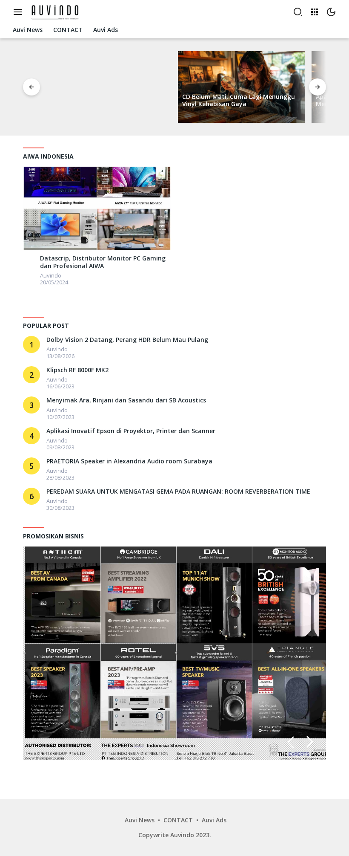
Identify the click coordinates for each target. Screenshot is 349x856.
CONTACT (178, 820)
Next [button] (310, 742)
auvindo (50, 275)
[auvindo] (29, 260)
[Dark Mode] (331, 12)
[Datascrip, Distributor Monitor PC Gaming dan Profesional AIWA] (97, 208)
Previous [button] (290, 742)
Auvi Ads (214, 820)
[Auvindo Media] (56, 11)
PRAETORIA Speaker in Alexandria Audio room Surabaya (129, 461)
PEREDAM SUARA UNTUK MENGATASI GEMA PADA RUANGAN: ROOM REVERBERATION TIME (178, 491)
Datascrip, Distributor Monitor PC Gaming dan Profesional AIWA (103, 262)
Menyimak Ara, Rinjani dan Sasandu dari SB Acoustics (126, 400)
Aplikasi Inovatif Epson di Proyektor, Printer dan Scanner (130, 431)
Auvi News (139, 820)
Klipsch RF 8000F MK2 (77, 370)
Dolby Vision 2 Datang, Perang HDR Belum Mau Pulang (127, 340)
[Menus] (20, 12)
